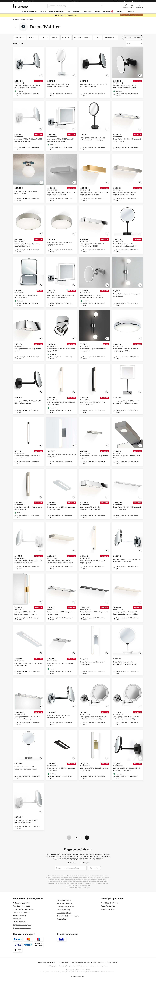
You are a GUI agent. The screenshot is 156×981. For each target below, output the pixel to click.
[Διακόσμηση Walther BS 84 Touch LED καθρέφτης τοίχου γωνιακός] (61, 282)
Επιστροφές (17, 919)
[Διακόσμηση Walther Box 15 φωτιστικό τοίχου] (28, 335)
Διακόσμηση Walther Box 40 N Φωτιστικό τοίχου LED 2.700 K (90, 508)
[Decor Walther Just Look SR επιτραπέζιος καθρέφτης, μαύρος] (127, 229)
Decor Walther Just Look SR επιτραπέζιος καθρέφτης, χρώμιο (25, 768)
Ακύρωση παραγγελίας (21, 903)
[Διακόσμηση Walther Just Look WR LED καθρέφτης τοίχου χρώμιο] (127, 546)
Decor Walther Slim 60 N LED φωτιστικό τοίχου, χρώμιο (61, 613)
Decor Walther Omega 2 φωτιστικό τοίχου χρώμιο (92, 663)
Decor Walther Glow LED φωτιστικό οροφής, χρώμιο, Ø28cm (125, 350)
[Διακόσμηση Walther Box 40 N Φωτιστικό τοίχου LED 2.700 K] (94, 494)
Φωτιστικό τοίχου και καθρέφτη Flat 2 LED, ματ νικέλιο (126, 457)
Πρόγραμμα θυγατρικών (65, 907)
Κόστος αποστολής (19, 915)
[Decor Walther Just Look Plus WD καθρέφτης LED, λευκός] (28, 806)
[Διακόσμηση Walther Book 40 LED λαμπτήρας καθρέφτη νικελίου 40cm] (61, 546)
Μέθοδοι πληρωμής (19, 922)
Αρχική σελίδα (16, 19)
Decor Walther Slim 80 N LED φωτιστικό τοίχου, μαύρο (94, 613)
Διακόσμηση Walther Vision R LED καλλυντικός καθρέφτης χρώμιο (92, 296)
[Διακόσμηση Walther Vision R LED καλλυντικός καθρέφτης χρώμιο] (94, 282)
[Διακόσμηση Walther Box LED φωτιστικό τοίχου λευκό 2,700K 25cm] (61, 178)
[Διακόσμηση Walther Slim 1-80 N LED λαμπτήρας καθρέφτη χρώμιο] (28, 702)
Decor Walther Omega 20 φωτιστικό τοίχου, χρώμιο (92, 562)
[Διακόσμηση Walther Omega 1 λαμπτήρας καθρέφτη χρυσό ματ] (28, 598)
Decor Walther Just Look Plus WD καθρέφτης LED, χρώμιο (59, 716)
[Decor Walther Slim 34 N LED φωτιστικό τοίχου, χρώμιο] (127, 126)
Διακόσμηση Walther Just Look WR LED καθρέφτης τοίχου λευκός (28, 562)
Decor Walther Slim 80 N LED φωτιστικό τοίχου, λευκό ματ (127, 508)
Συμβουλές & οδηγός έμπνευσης (68, 916)
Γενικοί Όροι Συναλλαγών (110, 903)
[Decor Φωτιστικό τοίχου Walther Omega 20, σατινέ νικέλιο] (61, 389)
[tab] (19, 37)
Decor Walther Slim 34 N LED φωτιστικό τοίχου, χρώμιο (127, 140)
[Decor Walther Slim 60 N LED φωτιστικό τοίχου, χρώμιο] (61, 598)
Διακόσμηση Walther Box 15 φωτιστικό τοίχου (27, 350)
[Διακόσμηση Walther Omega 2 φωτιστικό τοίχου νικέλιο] (61, 441)
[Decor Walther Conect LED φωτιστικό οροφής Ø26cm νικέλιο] (61, 229)
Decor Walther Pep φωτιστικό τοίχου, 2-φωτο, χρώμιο (127, 295)
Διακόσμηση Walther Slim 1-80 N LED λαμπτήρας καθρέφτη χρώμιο (27, 718)
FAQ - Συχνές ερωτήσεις (21, 906)
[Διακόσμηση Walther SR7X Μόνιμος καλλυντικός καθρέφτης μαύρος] (94, 126)
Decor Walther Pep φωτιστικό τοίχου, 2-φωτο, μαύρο (94, 350)
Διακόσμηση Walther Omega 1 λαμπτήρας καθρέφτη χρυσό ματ (25, 613)
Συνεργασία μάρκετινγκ (65, 903)
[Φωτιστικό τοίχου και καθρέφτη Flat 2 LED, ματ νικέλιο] (127, 441)
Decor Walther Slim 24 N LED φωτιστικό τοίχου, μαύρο (61, 769)
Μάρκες (23, 19)
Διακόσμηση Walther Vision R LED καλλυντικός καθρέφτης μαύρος (124, 86)
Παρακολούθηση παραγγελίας (23, 909)
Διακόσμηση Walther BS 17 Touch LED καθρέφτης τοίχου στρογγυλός (126, 718)
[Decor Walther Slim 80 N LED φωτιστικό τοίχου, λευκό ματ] (127, 494)
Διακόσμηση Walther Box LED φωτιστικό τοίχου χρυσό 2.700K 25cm (94, 193)
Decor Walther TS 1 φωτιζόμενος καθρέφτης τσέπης (25, 296)
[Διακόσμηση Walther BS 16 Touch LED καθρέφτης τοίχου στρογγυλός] (94, 702)
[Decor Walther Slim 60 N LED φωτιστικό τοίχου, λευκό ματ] (28, 650)
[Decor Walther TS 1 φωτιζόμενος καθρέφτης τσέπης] (28, 282)
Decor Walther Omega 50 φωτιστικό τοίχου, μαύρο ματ (92, 403)
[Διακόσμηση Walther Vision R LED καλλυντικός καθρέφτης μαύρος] (127, 72)
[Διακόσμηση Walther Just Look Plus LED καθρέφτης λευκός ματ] (28, 126)
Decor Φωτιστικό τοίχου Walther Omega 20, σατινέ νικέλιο (61, 403)
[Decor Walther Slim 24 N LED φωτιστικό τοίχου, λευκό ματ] (61, 494)
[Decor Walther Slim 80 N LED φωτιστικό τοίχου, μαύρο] (94, 598)
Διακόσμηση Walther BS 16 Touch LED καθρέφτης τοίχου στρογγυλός (93, 718)
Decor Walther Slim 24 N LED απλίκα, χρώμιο (60, 664)
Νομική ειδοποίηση (54, 962)
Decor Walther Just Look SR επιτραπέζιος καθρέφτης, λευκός (124, 663)
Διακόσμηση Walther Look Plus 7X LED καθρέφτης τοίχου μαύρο (93, 85)
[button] (41, 75)
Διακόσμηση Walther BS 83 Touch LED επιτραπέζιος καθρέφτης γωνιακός (126, 402)
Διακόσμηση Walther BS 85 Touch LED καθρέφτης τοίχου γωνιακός (60, 140)
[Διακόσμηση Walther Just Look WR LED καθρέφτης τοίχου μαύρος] (127, 755)
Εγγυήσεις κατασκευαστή (22, 928)
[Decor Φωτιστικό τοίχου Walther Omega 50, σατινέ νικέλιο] (28, 494)
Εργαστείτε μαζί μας (64, 913)
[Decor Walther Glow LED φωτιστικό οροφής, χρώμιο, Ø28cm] (127, 335)
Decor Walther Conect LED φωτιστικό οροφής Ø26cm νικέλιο (60, 244)
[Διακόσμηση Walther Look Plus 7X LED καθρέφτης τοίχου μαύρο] (94, 72)
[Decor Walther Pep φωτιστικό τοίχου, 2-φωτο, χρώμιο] (127, 282)
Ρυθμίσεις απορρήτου (43, 962)
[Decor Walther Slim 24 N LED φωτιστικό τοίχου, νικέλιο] (94, 441)
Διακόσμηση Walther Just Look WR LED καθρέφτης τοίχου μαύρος (126, 769)
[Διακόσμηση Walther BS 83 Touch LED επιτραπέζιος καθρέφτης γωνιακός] (127, 389)
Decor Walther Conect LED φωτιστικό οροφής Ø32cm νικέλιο (27, 245)
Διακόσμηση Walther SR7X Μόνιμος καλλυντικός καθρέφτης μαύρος (92, 139)
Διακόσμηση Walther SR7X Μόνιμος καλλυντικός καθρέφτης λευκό (59, 85)
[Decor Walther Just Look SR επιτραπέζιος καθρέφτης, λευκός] (127, 650)
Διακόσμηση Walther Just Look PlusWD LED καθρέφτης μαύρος (27, 402)
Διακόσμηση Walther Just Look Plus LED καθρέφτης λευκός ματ (28, 140)
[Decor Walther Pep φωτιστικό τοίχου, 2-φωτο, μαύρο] (94, 335)
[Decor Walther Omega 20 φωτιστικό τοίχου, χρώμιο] (94, 546)
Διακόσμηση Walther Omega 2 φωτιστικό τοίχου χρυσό (94, 769)
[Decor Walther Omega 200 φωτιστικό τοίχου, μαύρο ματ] (28, 441)
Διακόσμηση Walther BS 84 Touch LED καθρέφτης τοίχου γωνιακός (60, 296)
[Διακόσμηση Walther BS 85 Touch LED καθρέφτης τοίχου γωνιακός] (61, 126)
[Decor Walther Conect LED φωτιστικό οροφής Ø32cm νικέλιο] (28, 229)
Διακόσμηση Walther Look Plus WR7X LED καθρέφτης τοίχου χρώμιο (27, 86)
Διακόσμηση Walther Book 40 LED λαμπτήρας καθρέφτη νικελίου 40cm (60, 562)
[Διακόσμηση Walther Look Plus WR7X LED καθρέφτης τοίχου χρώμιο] (28, 72)
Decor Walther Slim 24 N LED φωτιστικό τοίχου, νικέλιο (94, 457)
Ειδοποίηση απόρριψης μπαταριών (109, 962)
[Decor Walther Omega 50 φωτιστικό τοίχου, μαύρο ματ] (94, 389)
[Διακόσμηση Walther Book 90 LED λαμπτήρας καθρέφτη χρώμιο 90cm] (127, 598)
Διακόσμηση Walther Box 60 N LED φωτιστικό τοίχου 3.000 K (92, 245)
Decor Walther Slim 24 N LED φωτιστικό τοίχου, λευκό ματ (61, 508)
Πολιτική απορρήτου (108, 906)
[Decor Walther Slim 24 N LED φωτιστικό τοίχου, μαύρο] (61, 755)
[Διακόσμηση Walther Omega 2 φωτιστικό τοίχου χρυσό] (94, 755)
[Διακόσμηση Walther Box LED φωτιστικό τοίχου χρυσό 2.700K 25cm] (94, 178)
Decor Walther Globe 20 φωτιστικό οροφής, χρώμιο (26, 192)
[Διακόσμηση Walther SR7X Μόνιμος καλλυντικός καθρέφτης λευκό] (61, 72)
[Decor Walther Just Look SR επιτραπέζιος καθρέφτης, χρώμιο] (28, 755)
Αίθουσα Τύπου (62, 919)
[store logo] (20, 6)
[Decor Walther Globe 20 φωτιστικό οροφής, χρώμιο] (28, 178)
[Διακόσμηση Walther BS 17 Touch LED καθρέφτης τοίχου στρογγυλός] (127, 702)
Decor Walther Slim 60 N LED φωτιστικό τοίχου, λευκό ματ (28, 664)
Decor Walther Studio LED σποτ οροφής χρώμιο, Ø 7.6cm (61, 350)
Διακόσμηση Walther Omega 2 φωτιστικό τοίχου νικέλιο (61, 455)
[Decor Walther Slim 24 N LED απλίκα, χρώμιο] (61, 650)
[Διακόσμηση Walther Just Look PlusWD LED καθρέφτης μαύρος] (28, 389)
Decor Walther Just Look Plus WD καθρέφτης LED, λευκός (26, 821)
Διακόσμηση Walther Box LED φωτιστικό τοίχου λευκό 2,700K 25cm (61, 193)
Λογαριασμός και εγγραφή (22, 925)
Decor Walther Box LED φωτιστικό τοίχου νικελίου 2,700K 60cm (125, 193)
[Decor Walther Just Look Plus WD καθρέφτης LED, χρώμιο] (61, 702)
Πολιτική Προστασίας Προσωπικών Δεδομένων (87, 962)
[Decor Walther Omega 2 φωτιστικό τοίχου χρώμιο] (94, 650)
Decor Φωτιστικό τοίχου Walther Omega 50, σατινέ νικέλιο (28, 508)
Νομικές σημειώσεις (108, 909)
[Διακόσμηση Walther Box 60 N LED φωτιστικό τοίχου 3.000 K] (94, 229)
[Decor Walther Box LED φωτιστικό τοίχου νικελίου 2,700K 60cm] (127, 178)
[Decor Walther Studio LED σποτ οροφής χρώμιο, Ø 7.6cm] (61, 335)
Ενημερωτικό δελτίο (64, 900)
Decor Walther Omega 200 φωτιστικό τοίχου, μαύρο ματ (27, 457)
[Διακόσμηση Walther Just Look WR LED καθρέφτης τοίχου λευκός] (28, 546)
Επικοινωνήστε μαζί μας (21, 912)
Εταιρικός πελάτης (63, 910)
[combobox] (75, 6)
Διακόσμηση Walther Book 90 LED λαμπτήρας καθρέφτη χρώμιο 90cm (125, 613)
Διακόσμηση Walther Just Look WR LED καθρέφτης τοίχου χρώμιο (126, 560)
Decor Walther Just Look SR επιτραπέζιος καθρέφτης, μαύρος (124, 245)
